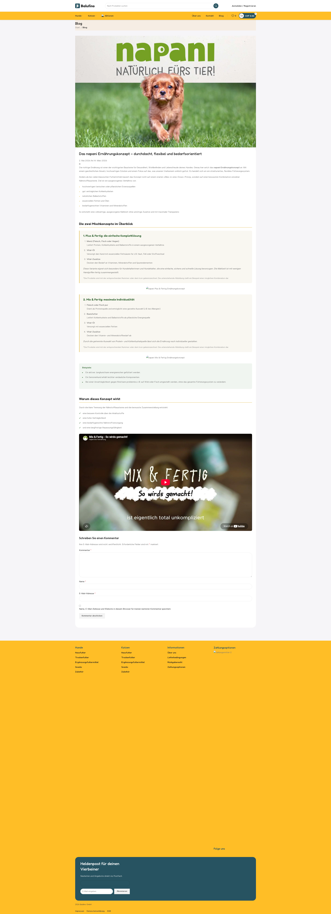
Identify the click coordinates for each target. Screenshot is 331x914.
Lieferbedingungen (177, 657)
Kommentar (85, 550)
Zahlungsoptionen (176, 667)
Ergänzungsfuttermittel (86, 662)
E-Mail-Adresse (87, 593)
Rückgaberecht (175, 662)
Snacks (78, 667)
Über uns (172, 652)
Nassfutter (80, 652)
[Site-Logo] (85, 5)
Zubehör (79, 671)
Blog (85, 27)
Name (82, 581)
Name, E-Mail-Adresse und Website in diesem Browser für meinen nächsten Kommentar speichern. (125, 609)
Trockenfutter (82, 657)
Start (77, 27)
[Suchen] (215, 5)
